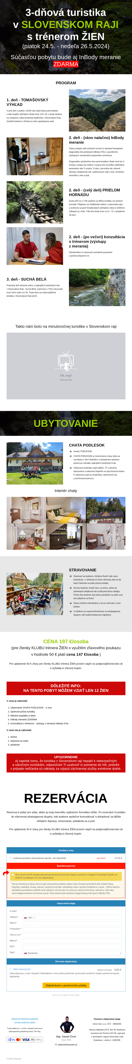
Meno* (13, 922)
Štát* (12, 952)
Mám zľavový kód (21, 969)
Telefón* (14, 917)
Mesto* (13, 940)
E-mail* (13, 911)
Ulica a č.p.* (15, 934)
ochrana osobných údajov (24, 1022)
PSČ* (12, 946)
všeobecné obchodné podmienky (24, 1019)
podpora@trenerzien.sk (67, 1044)
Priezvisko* (15, 928)
